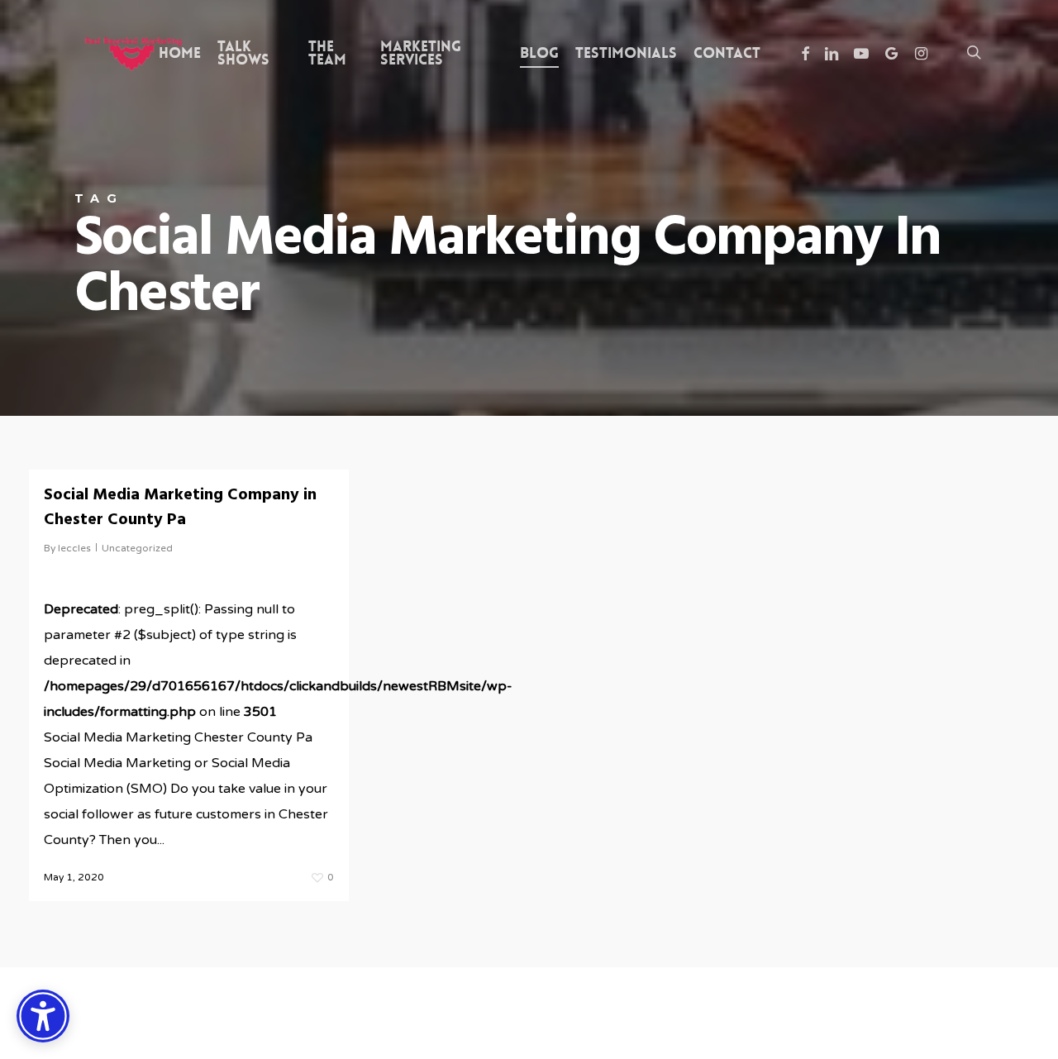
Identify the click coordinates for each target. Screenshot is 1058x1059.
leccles (74, 548)
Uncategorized (137, 548)
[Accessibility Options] (43, 1016)
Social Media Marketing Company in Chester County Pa (180, 507)
